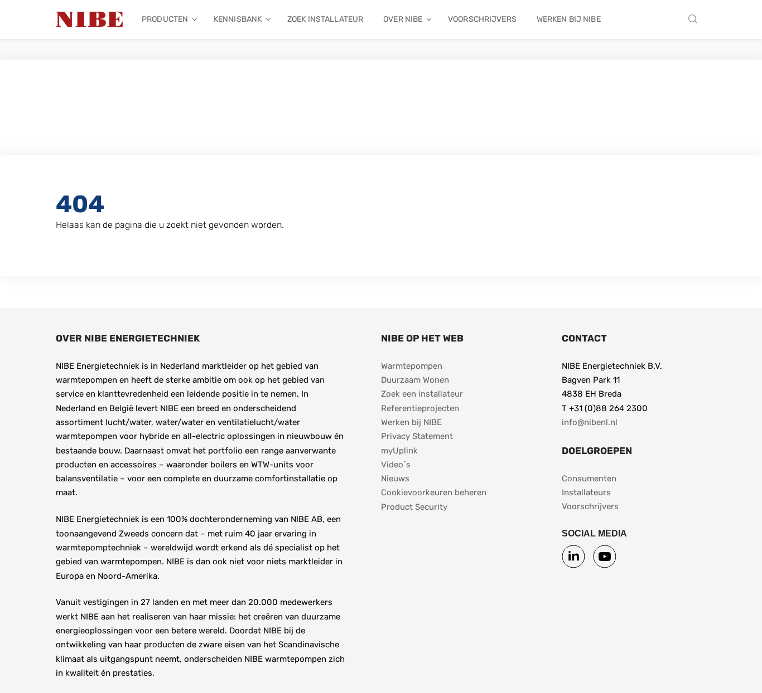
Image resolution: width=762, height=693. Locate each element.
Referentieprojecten (420, 408)
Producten (165, 19)
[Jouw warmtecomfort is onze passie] (89, 19)
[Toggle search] (695, 20)
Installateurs (586, 492)
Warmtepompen (411, 366)
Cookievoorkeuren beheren (433, 492)
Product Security (414, 507)
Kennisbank (238, 19)
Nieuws (395, 479)
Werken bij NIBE (569, 19)
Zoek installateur (325, 19)
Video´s (396, 465)
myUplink (399, 451)
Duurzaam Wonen (415, 380)
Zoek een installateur (422, 394)
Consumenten (589, 479)
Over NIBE (402, 19)
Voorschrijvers (482, 19)
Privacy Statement (417, 436)
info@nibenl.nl (590, 422)
